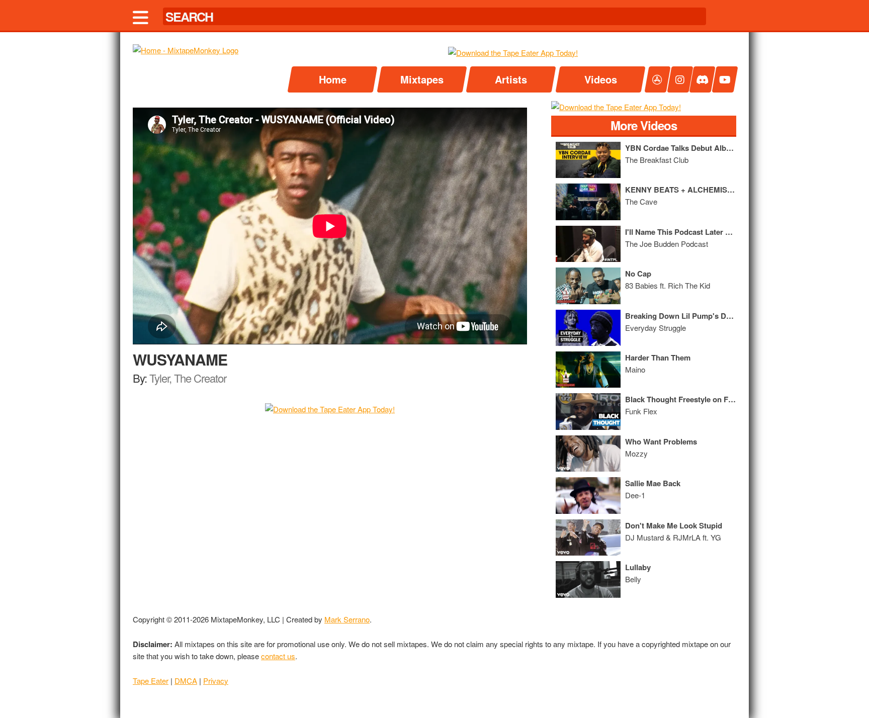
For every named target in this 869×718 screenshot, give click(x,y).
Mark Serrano (347, 619)
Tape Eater (150, 680)
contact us (278, 656)
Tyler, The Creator (187, 378)
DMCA (186, 680)
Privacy (215, 680)
